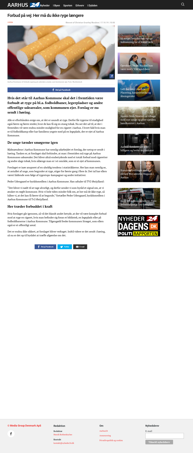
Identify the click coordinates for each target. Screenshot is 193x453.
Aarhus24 (103, 430)
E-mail (148, 431)
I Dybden (92, 5)
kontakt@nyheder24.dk (64, 443)
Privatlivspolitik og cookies (111, 440)
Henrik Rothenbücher (63, 434)
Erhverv (80, 5)
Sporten (67, 5)
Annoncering (105, 435)
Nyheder (45, 5)
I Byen (56, 5)
